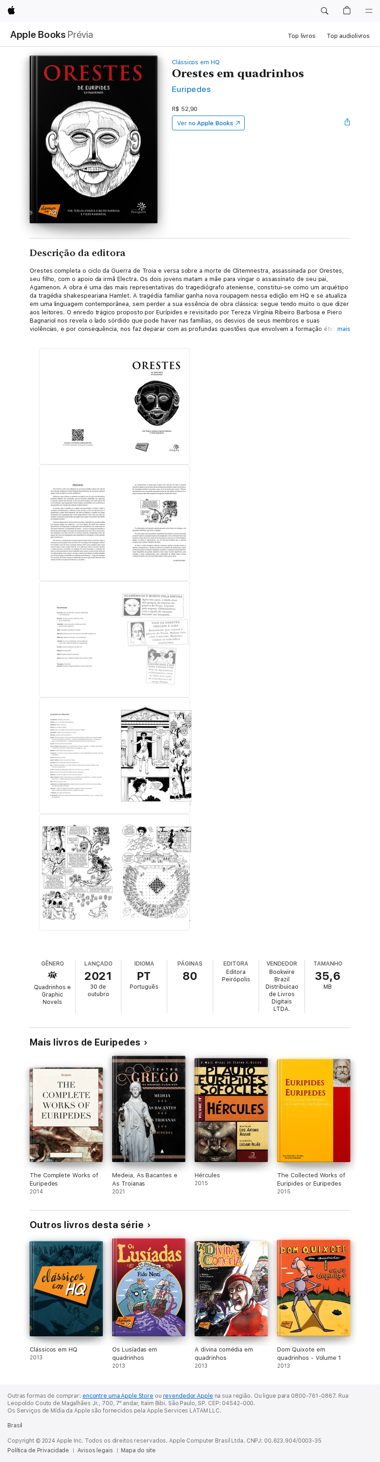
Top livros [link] (302, 35)
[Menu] (369, 11)
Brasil (14, 1425)
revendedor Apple (188, 1396)
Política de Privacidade (38, 1450)
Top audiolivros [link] (348, 35)
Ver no (205, 123)
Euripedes (191, 89)
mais (343, 328)
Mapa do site (138, 1450)
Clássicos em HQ (196, 62)
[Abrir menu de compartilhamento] (347, 123)
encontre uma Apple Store (117, 1396)
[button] (324, 11)
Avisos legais (95, 1450)
